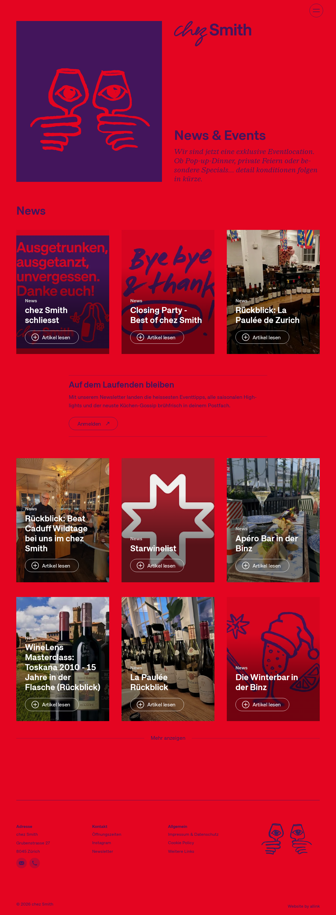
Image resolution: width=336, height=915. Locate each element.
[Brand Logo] (212, 33)
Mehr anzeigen (168, 738)
